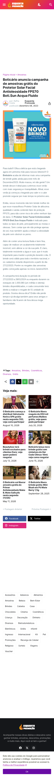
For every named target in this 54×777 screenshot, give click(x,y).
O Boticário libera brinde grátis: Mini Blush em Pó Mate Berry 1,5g (38, 486)
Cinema (24, 612)
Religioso (9, 645)
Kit (36, 634)
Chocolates (10, 612)
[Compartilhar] (48, 103)
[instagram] (33, 748)
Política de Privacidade (13, 765)
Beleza (22, 600)
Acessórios (10, 595)
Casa (32, 606)
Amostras (21, 75)
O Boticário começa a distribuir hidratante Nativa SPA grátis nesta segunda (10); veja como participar (14, 416)
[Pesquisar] (49, 4)
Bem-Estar (35, 600)
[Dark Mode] (39, 4)
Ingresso (9, 634)
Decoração (22, 617)
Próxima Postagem (40, 509)
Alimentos (38, 595)
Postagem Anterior (13, 509)
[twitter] (27, 748)
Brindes (25, 370)
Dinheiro (36, 617)
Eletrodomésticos (26, 623)
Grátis (15, 374)
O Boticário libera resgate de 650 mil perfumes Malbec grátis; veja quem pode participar (38, 416)
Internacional (24, 634)
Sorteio (21, 645)
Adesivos (24, 595)
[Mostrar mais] (37, 381)
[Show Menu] (4, 4)
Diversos (7, 374)
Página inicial (9, 75)
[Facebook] (12, 381)
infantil (34, 628)
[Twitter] (18, 381)
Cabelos (21, 606)
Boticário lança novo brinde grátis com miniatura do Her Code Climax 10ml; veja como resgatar (39, 452)
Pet (44, 634)
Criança (8, 617)
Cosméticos (36, 370)
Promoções (10, 640)
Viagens (34, 645)
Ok (27, 771)
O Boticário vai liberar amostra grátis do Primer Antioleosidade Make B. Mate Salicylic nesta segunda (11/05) (14, 490)
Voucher (9, 651)
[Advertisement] (27, 41)
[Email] (31, 381)
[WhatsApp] (25, 381)
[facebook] (20, 748)
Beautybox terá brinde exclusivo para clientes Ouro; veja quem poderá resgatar (14, 452)
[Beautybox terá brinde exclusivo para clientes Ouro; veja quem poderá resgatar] (14, 437)
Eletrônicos (10, 628)
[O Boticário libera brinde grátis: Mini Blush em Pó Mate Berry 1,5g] (40, 473)
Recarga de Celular (30, 640)
